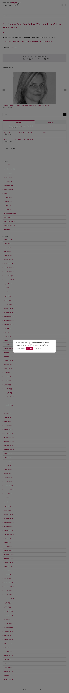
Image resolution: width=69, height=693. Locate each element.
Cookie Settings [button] (20, 348)
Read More (37, 348)
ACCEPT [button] (29, 348)
